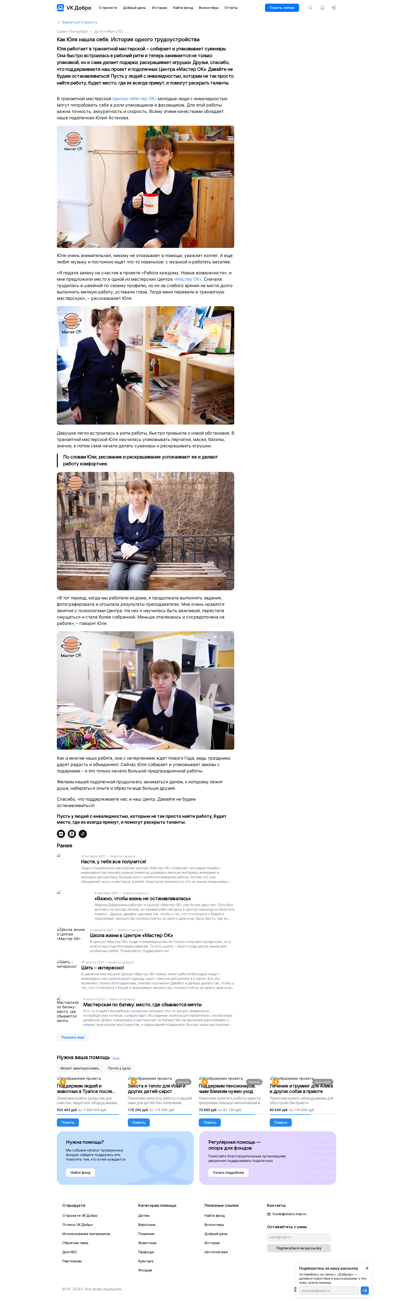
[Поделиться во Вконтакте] (61, 834)
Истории (211, 1243)
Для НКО (69, 1252)
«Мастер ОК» (188, 279)
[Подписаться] (365, 1290)
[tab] (80, 1068)
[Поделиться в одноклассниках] (72, 834)
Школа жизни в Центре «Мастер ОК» (131, 935)
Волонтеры (214, 1225)
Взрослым (146, 1225)
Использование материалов (86, 1234)
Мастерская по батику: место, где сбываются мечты (142, 1004)
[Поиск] (311, 8)
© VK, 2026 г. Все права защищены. (92, 1289)
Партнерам (72, 1261)
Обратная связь (75, 1243)
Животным (147, 1243)
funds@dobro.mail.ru (289, 1214)
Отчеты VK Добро (77, 1225)
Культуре (146, 1261)
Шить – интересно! (102, 967)
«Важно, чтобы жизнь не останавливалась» (143, 898)
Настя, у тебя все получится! (113, 861)
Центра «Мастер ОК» (134, 98)
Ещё (116, 1058)
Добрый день (215, 1234)
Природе (146, 1252)
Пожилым (146, 1234)
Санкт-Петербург (72, 31)
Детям (143, 1215)
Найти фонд (214, 1215)
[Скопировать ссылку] (83, 834)
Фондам (145, 1270)
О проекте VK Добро (80, 1215)
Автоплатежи (215, 1252)
